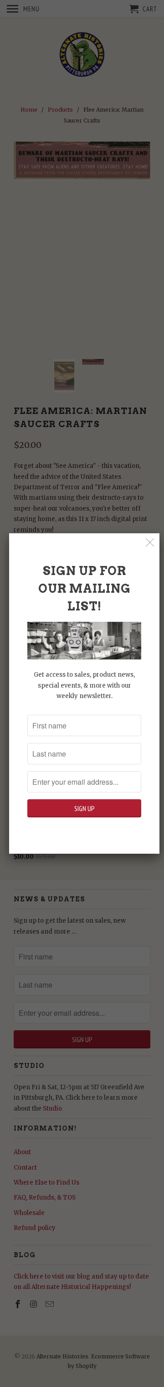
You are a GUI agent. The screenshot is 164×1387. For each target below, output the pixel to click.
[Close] (150, 543)
